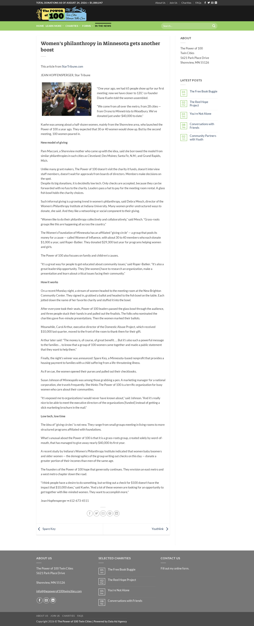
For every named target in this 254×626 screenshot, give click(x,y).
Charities (186, 2)
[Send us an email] (212, 3)
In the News (103, 25)
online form (181, 568)
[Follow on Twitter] (209, 3)
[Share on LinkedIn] (117, 513)
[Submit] (214, 26)
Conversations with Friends (202, 125)
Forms (86, 25)
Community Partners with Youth (203, 137)
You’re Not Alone (200, 113)
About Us (160, 2)
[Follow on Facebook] (205, 3)
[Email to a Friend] (103, 513)
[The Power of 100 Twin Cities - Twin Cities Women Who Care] (61, 13)
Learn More (54, 25)
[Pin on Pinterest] (110, 513)
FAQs (198, 2)
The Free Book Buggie (203, 91)
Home (40, 25)
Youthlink (158, 529)
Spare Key (49, 529)
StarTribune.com (72, 66)
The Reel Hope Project (199, 103)
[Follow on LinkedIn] (216, 3)
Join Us (173, 2)
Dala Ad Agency (117, 621)
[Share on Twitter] (96, 513)
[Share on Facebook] (90, 513)
